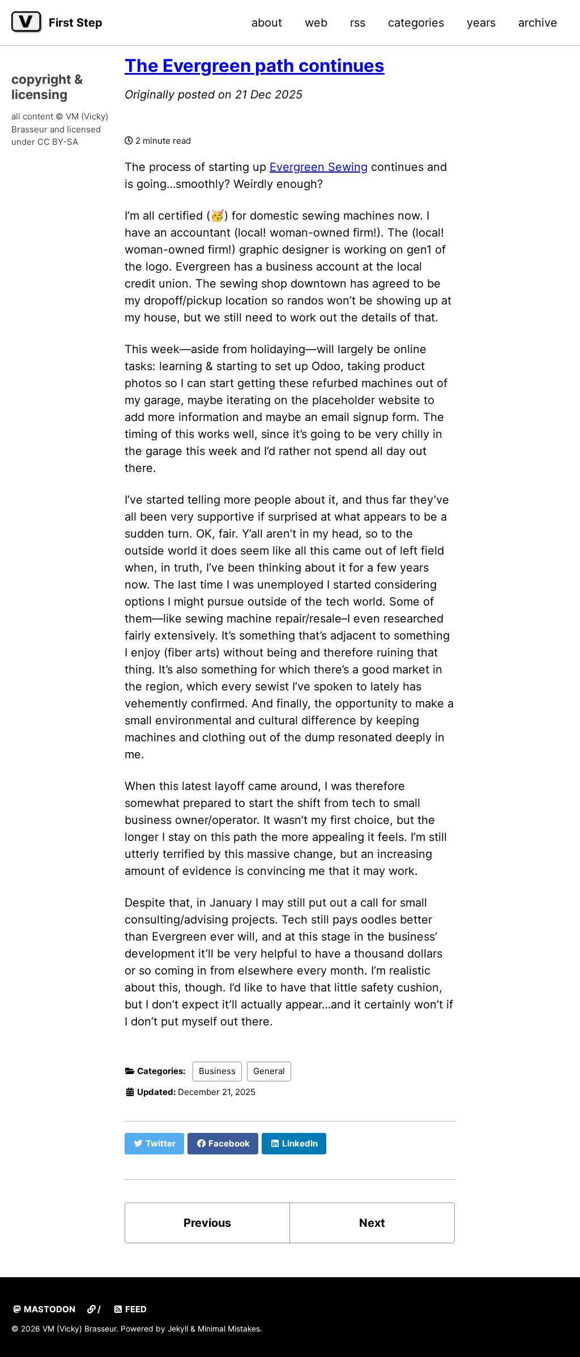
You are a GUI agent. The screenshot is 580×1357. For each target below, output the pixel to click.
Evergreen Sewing (319, 167)
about (266, 22)
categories (416, 22)
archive (537, 22)
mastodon (48, 1309)
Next (372, 1223)
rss (357, 22)
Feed (135, 1309)
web (316, 22)
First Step (76, 22)
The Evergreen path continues (255, 65)
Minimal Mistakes (229, 1328)
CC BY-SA (57, 141)
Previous (207, 1223)
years (481, 22)
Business (217, 1071)
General (269, 1071)
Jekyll (178, 1328)
